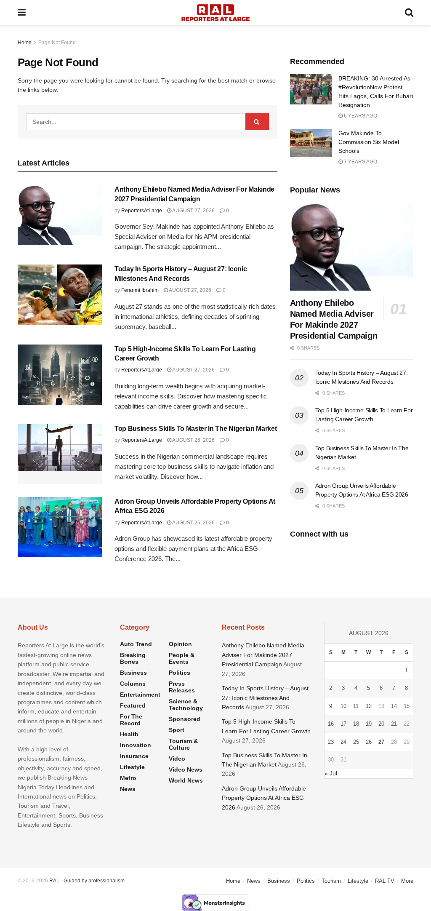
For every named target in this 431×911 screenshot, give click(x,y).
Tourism (331, 881)
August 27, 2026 (193, 211)
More (407, 881)
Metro (128, 778)
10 (343, 706)
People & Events (181, 658)
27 (381, 742)
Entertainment (140, 694)
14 (394, 706)
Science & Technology (186, 704)
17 (343, 724)
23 (331, 742)
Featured (133, 705)
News (128, 788)
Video (177, 758)
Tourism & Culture (183, 744)
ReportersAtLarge (141, 211)
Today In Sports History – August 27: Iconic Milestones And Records (265, 698)
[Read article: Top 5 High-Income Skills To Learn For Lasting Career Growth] (60, 375)
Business (133, 672)
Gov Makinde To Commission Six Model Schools (368, 142)
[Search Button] (409, 12)
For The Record (131, 720)
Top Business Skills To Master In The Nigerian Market (195, 428)
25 (356, 742)
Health (129, 734)
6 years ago (360, 116)
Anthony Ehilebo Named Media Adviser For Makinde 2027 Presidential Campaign (263, 655)
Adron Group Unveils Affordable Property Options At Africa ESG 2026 (264, 798)
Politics (179, 672)
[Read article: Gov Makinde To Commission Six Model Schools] (311, 144)
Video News (185, 769)
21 (394, 724)
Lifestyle (132, 767)
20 (381, 724)
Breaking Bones (133, 658)
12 (369, 706)
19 (369, 724)
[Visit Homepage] (215, 12)
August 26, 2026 (193, 440)
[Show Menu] (22, 12)
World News (186, 780)
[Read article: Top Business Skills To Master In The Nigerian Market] (60, 454)
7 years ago (360, 162)
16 (331, 724)
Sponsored (184, 719)
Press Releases (182, 687)
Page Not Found (57, 42)
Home (25, 42)
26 (369, 742)
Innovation (135, 745)
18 (356, 724)
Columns (133, 683)
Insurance (134, 756)
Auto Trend (136, 644)
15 (407, 706)
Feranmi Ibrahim (140, 290)
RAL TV (384, 881)
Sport (176, 730)
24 (343, 742)
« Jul (331, 773)
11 (356, 706)
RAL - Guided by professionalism (87, 881)
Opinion (180, 644)
